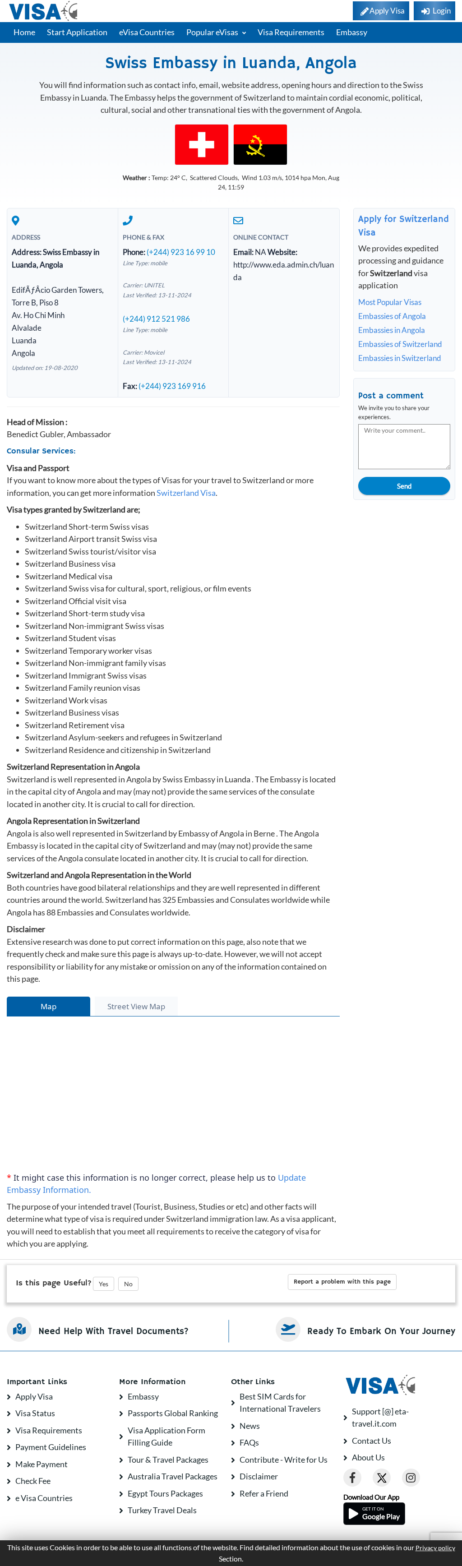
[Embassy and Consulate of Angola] (260, 144)
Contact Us (371, 1441)
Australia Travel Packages (172, 1476)
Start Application (77, 32)
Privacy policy (435, 1548)
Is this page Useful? (54, 1283)
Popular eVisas (213, 32)
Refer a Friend (264, 1493)
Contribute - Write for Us (284, 1459)
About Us (368, 1457)
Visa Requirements (291, 32)
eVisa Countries (147, 32)
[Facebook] (352, 1478)
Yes (103, 1284)
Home (24, 32)
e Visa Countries (44, 1498)
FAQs (249, 1442)
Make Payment (41, 1464)
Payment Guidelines (50, 1447)
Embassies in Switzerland (399, 358)
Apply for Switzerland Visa (403, 226)
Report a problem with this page (342, 1282)
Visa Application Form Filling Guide (166, 1436)
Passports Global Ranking (173, 1413)
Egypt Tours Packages (165, 1493)
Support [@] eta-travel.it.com (380, 1417)
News (250, 1426)
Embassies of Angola (392, 316)
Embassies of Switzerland (400, 344)
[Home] (44, 11)
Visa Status (35, 1413)
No (128, 1284)
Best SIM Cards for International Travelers (280, 1402)
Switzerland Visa (186, 493)
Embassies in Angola (391, 330)
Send (404, 486)
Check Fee (33, 1481)
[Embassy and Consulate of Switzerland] (202, 144)
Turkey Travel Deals (162, 1510)
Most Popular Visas (389, 302)
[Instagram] (411, 1478)
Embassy (351, 32)
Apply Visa (34, 1396)
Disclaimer (259, 1476)
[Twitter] (382, 1478)
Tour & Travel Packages (168, 1459)
